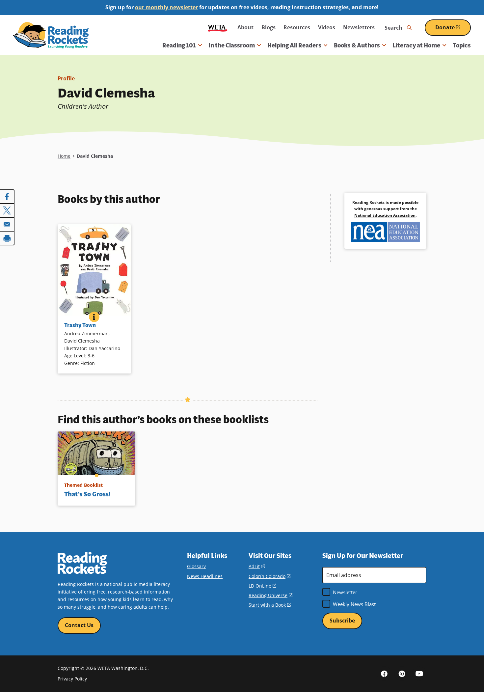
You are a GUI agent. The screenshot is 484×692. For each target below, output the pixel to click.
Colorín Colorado (269, 576)
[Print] (7, 238)
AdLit (257, 566)
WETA (218, 27)
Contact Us (79, 625)
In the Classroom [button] (231, 45)
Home (64, 156)
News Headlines (205, 576)
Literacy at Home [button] (416, 45)
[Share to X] (7, 210)
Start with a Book (270, 605)
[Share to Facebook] (7, 196)
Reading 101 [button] (179, 45)
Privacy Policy (72, 679)
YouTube (419, 673)
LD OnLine (262, 586)
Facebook (384, 673)
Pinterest (401, 673)
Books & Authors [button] (357, 45)
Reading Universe (270, 595)
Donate (453, 30)
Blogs (268, 27)
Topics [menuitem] (462, 45)
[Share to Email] (7, 224)
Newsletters (359, 27)
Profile (66, 78)
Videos (326, 27)
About (245, 27)
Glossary (196, 566)
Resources (296, 27)
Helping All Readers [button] (294, 45)
